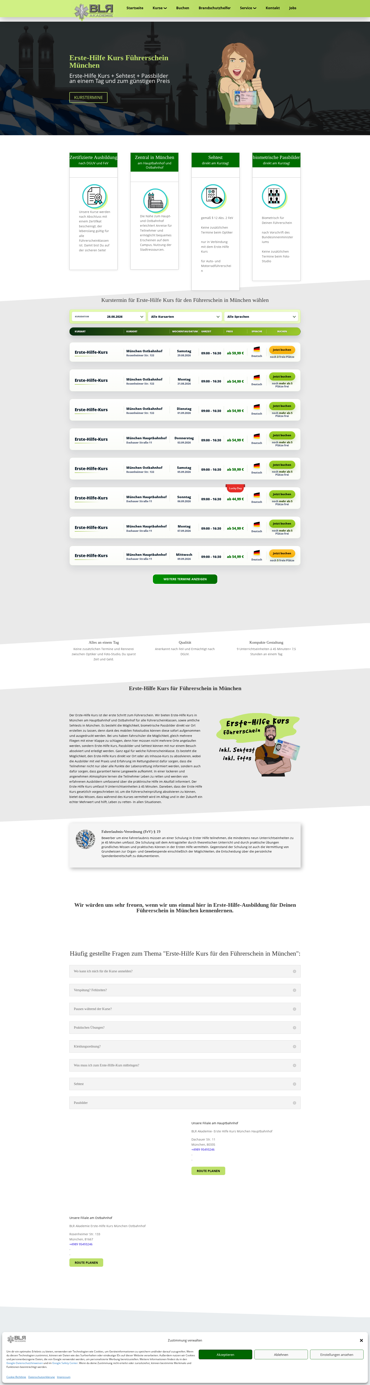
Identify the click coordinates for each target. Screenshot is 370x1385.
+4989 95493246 (203, 1149)
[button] (361, 1340)
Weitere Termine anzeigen (185, 579)
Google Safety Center (65, 1363)
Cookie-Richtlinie (16, 1377)
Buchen (182, 8)
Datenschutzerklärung (41, 1377)
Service (246, 8)
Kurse (158, 8)
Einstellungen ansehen (336, 1354)
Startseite (135, 8)
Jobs (292, 8)
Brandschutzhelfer (215, 8)
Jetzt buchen (282, 350)
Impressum (63, 1377)
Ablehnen (281, 1354)
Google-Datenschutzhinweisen (24, 1363)
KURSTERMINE (88, 97)
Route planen (208, 1171)
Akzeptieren (225, 1354)
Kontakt (273, 8)
